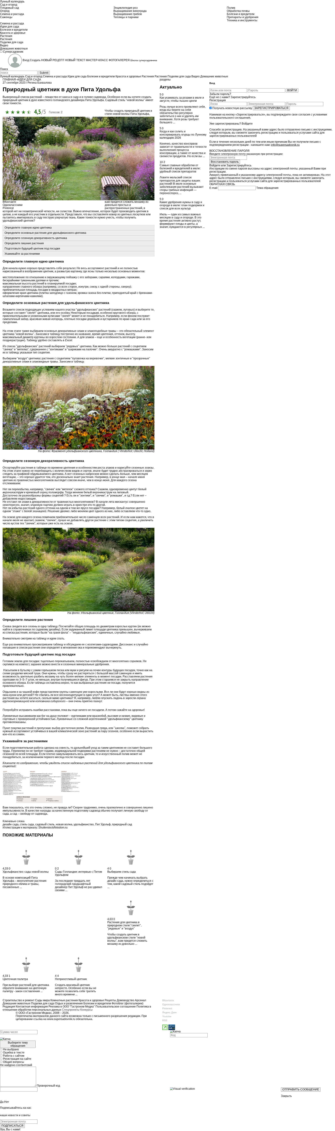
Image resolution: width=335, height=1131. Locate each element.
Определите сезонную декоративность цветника (36, 238)
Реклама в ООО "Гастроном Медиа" (72, 1006)
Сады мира (42, 1000)
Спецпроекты (71, 1009)
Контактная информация (32, 1006)
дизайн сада (10, 824)
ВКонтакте (168, 1000)
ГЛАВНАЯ (9, 79)
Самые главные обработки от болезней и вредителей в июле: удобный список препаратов (180, 168)
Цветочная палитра (15, 979)
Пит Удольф (103, 824)
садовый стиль (44, 824)
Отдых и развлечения (68, 1003)
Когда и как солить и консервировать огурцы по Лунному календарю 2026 (183, 134)
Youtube (166, 1016)
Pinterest (167, 1008)
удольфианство (84, 824)
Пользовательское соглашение (115, 1006)
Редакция (9, 1006)
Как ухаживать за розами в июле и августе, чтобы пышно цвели (182, 99)
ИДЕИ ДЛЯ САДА (29, 79)
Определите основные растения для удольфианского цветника (45, 232)
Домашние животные (16, 1003)
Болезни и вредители (97, 1003)
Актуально (171, 87)
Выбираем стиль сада (121, 871)
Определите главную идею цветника (28, 227)
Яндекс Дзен (169, 1012)
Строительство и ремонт (18, 1000)
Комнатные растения (64, 1000)
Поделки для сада (42, 1003)
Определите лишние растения (24, 243)
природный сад (122, 824)
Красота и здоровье (91, 1000)
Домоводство (125, 1000)
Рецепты (110, 1000)
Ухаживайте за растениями (22, 253)
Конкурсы (86, 1009)
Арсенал (140, 1000)
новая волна (64, 824)
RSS (164, 1020)
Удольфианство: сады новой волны (26, 871)
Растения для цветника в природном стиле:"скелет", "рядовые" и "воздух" (124, 925)
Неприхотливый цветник (71, 979)
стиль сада (27, 824)
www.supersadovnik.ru (61, 1019)
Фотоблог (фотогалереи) (127, 1003)
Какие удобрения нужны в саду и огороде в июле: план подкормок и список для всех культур (182, 205)
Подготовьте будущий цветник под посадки (32, 248)
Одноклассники (171, 1004)
